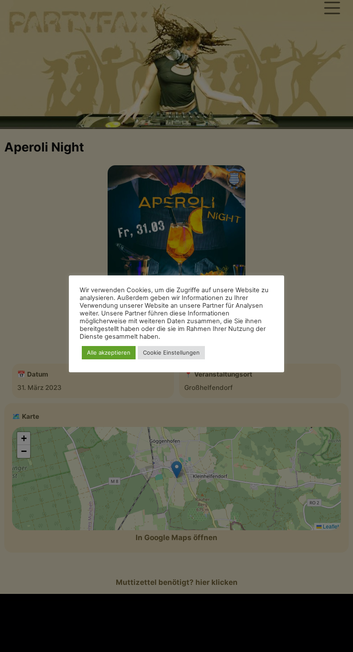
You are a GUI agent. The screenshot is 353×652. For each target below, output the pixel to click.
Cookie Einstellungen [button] (171, 352)
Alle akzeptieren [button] (108, 352)
